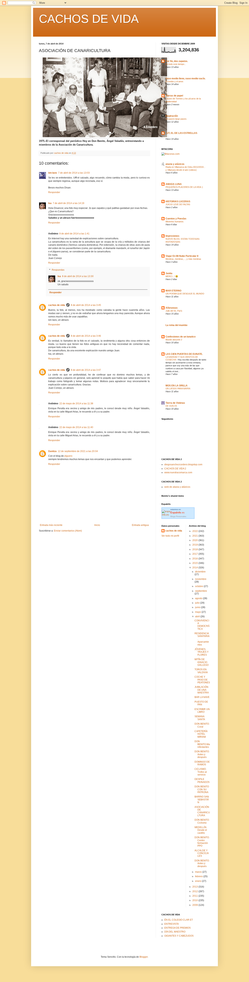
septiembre (201, 591)
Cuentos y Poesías (176, 218)
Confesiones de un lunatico (181, 336)
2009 (195, 905)
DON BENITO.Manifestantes (202, 744)
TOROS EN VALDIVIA (201, 671)
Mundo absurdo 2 (174, 339)
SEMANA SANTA (200, 718)
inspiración (172, 116)
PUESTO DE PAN (201, 703)
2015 (195, 563)
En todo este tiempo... (176, 64)
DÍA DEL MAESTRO (174, 931)
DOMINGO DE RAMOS (202, 763)
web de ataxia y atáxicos (177, 487)
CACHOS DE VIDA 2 (175, 468)
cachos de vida (56, 305)
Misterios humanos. (175, 221)
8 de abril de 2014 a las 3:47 (86, 370)
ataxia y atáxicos (175, 164)
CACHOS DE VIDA (89, 18)
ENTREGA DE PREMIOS (177, 927)
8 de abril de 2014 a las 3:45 (86, 305)
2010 (195, 900)
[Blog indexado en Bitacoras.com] (170, 154)
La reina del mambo (176, 325)
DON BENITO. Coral (202, 725)
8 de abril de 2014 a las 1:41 (74, 233)
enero (198, 881)
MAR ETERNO (173, 290)
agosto (199, 598)
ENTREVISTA (171, 924)
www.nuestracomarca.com (178, 472)
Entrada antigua (140, 525)
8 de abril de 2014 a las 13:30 (78, 276)
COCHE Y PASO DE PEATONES (202, 680)
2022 (195, 531)
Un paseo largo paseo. (176, 119)
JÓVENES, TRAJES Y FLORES (202, 652)
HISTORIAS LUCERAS (178, 201)
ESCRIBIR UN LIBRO (202, 710)
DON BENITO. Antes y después (202, 754)
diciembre (200, 571)
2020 (195, 540)
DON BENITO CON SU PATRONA (202, 789)
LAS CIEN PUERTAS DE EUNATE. (184, 354)
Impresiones (172, 236)
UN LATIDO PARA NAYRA (178, 388)
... (166, 136)
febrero (199, 876)
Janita (169, 273)
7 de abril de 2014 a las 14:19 (68, 203)
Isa (50, 203)
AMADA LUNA (174, 184)
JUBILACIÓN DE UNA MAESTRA (202, 690)
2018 (195, 549)
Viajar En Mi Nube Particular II (182, 256)
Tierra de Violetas (175, 403)
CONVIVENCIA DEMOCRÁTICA (202, 624)
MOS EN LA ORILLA (177, 385)
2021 (195, 535)
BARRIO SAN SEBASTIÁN (202, 799)
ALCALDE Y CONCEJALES (202, 853)
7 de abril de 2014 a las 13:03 (74, 172)
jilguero (68, 456)
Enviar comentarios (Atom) (68, 530)
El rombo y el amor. (175, 81)
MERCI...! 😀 (172, 276)
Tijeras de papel (174, 95)
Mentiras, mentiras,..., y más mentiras (183, 259)
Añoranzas (172, 307)
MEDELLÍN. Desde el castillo (201, 830)
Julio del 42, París (174, 311)
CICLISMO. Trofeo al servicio (201, 772)
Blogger (143, 957)
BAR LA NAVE (202, 697)
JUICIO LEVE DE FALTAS (178, 204)
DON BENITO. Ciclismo (202, 821)
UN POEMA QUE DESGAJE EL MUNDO (185, 293)
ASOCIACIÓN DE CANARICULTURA (202, 811)
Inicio (97, 525)
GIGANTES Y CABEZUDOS (179, 935)
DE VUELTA (171, 406)
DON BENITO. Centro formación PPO (202, 841)
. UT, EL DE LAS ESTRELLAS (181, 133)
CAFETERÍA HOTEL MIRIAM (201, 734)
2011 (195, 896)
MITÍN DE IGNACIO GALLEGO (202, 662)
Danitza (52, 451)
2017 (195, 554)
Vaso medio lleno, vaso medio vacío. (185, 78)
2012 (195, 891)
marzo (198, 872)
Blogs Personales (178, 516)
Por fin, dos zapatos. (177, 61)
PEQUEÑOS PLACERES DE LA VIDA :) (184, 187)
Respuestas (58, 269)
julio (197, 602)
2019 (195, 544)
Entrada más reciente (51, 525)
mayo (198, 612)
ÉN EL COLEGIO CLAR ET (178, 919)
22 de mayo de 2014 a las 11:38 (76, 403)
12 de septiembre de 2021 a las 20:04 (78, 451)
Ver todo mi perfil (170, 535)
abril (197, 616)
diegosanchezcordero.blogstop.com (183, 464)
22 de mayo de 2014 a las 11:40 (76, 427)
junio (198, 607)
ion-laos (52, 172)
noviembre (200, 579)
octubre (199, 586)
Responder (54, 192)
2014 (195, 567)
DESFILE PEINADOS (202, 780)
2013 (195, 886)
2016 (195, 558)
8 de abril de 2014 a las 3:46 (86, 336)
